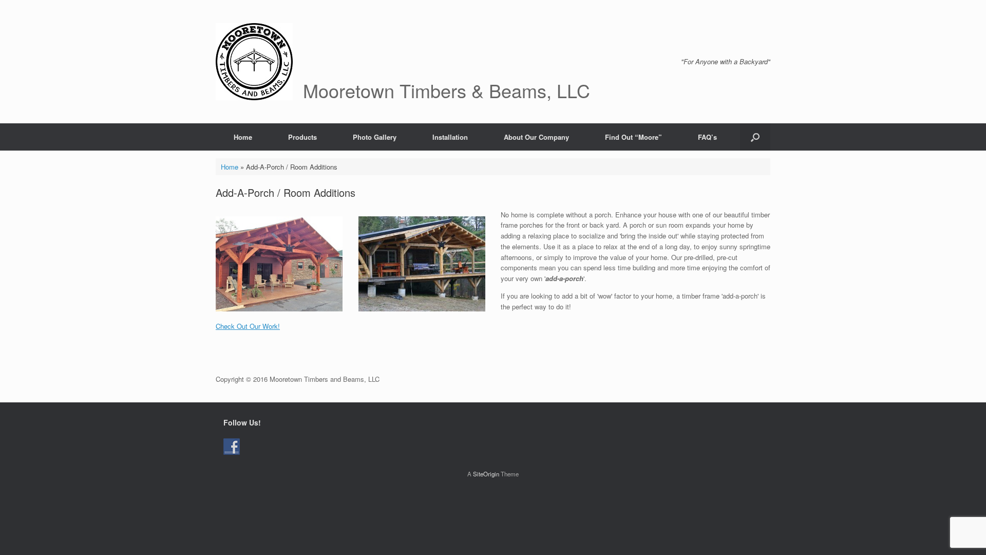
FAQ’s (707, 137)
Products (302, 137)
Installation (450, 137)
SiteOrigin (486, 474)
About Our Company (536, 137)
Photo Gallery (374, 137)
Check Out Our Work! (248, 326)
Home (243, 137)
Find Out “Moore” (633, 137)
